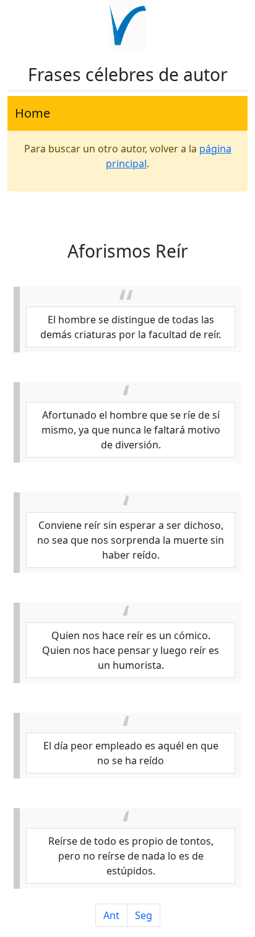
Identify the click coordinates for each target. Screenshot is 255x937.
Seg (143, 915)
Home (32, 113)
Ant (111, 915)
